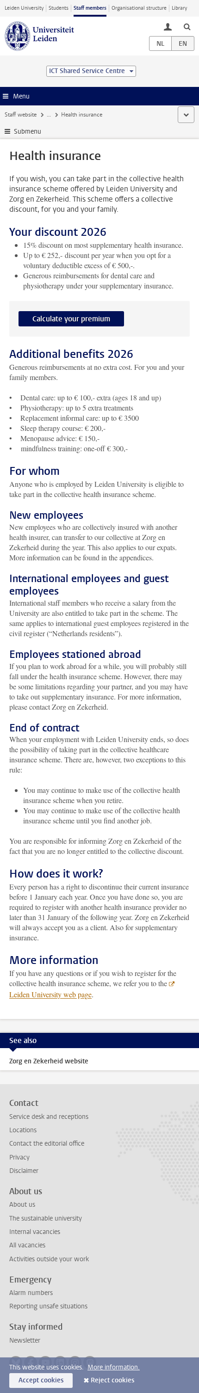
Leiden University (24, 8)
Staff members (90, 8)
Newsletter (24, 1340)
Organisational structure (139, 8)
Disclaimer (23, 1170)
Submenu (27, 131)
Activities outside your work (49, 1259)
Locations (23, 1130)
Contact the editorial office (46, 1143)
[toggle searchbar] (187, 26)
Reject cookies (112, 1380)
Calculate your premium (71, 319)
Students (58, 8)
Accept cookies (41, 1380)
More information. (113, 1367)
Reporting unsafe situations (48, 1306)
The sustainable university (45, 1218)
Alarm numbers (31, 1293)
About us (22, 1204)
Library (179, 8)
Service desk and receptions (48, 1116)
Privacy (19, 1157)
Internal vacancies (34, 1231)
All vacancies (27, 1245)
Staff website (21, 114)
